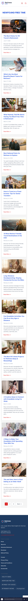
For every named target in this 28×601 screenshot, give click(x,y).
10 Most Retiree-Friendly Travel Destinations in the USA (13, 236)
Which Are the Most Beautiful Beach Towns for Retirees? (13, 76)
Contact (3, 557)
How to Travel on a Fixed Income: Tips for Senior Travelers (12, 194)
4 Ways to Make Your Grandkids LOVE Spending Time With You (13, 441)
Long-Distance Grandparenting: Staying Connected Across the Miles (14, 278)
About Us (3, 544)
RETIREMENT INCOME (8, 588)
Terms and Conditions (6, 563)
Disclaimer (3, 550)
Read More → (7, 52)
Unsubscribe (4, 568)
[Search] (25, 3)
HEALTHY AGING (6, 576)
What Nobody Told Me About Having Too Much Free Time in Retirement (14, 117)
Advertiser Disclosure (6, 547)
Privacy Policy (4, 560)
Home (2, 541)
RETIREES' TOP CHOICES (9, 584)
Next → (19, 504)
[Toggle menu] (22, 3)
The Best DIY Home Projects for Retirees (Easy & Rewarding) (14, 359)
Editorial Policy (5, 553)
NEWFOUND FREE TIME (8, 580)
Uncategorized (20, 588)
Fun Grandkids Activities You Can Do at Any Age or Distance (14, 318)
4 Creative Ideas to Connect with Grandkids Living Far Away (14, 399)
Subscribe (3, 565)
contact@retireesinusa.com (7, 535)
